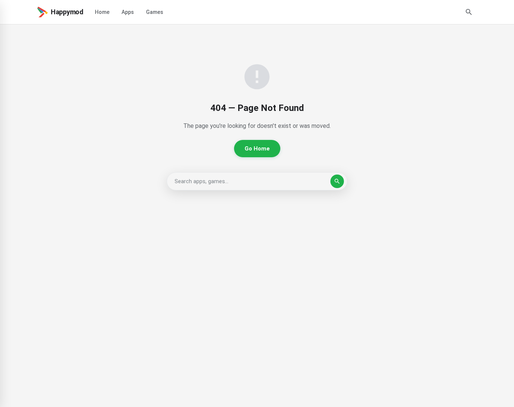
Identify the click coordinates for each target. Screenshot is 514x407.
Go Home (257, 148)
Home (102, 12)
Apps (128, 12)
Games (154, 12)
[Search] (469, 12)
